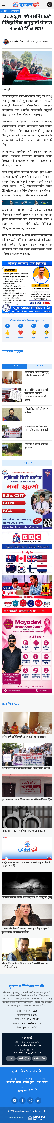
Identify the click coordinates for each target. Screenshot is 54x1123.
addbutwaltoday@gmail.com (27, 1053)
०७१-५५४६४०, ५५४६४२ (29, 1019)
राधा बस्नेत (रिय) (16, 41)
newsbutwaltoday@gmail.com (27, 1045)
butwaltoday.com (22, 1111)
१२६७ (35, 1015)
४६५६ (35, 1011)
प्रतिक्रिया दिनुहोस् (12, 352)
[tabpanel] (27, 418)
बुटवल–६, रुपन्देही (30, 1027)
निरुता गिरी (22, 1091)
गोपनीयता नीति (39, 1058)
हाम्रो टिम (33, 1090)
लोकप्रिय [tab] (39, 366)
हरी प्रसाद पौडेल (14, 1082)
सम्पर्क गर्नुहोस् (24, 1058)
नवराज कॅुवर (28, 1082)
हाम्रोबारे (10, 1058)
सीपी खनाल (42, 1082)
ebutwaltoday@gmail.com (29, 1023)
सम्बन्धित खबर (11, 704)
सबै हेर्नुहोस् (27, 463)
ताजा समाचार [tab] (14, 366)
